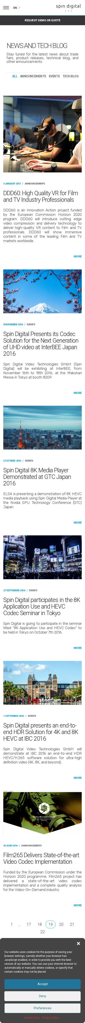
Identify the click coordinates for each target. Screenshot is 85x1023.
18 (39, 924)
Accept (42, 984)
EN (15, 7)
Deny (42, 996)
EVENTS (54, 76)
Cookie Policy (32, 1017)
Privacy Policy (50, 1017)
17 (29, 924)
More (78, 256)
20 (61, 924)
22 (42, 931)
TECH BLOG (70, 76)
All (14, 76)
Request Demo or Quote (42, 20)
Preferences (42, 1008)
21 (72, 924)
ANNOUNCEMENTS (33, 76)
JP (19, 7)
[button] (78, 943)
